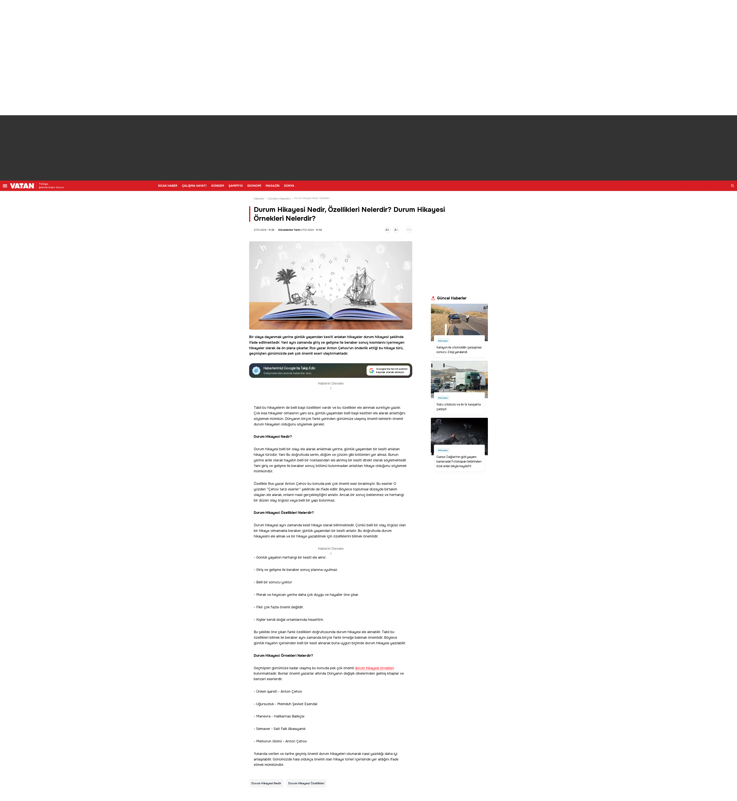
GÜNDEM (217, 186)
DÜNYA (289, 186)
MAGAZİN (272, 186)
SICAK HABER (167, 186)
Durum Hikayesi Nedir (266, 783)
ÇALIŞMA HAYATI (194, 186)
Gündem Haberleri (279, 198)
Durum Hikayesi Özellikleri (306, 783)
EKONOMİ (254, 186)
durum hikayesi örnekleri (374, 668)
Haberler (259, 198)
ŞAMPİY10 (236, 186)
